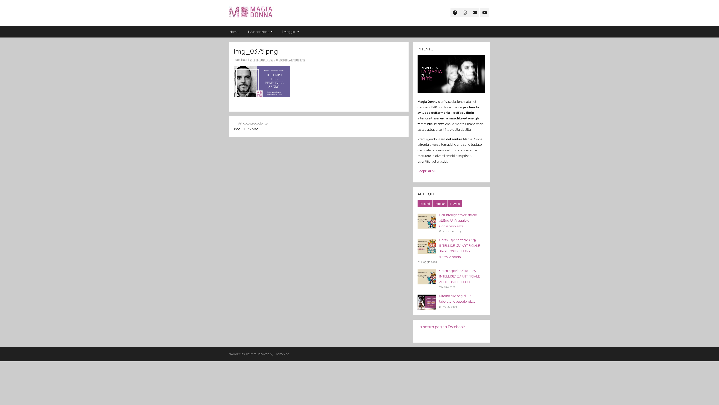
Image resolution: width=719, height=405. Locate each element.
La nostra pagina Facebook (441, 326)
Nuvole (455, 204)
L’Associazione (258, 32)
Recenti (425, 204)
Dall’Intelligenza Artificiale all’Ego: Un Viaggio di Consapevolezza (458, 220)
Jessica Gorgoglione (292, 60)
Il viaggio (288, 32)
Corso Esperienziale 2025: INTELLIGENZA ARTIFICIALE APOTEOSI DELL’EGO (459, 276)
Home (234, 32)
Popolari (440, 204)
